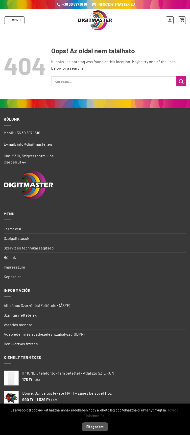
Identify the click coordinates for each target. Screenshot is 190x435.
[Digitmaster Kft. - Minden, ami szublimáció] (95, 20)
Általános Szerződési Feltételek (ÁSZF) (37, 305)
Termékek (12, 228)
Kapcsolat (12, 276)
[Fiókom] (170, 20)
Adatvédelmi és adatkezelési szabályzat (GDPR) (44, 334)
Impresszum (14, 267)
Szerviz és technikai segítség (29, 247)
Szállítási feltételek (20, 315)
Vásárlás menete (18, 324)
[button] (14, 20)
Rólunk (10, 257)
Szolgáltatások (16, 238)
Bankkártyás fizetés (21, 343)
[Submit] (181, 81)
